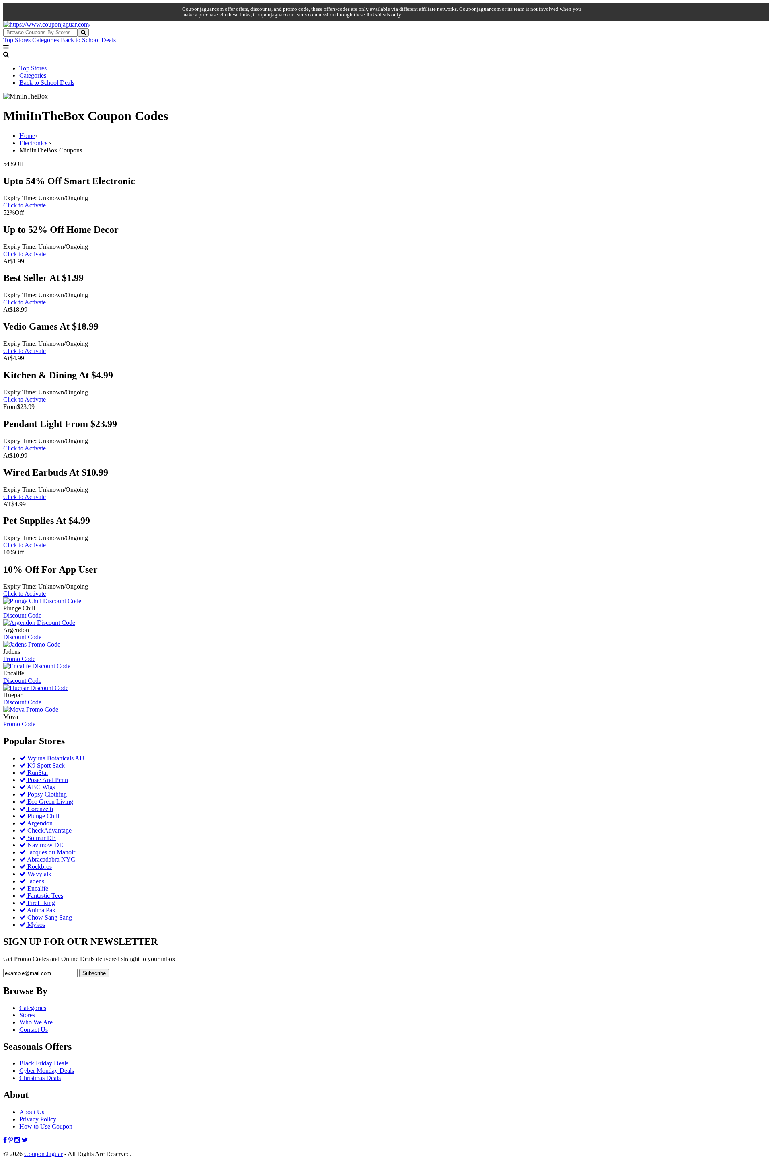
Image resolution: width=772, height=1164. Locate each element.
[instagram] (18, 1140)
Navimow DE (44, 845)
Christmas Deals (40, 1077)
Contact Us (33, 1029)
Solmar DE (41, 837)
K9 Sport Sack (45, 765)
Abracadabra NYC (50, 859)
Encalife (37, 888)
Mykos (35, 924)
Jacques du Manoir (50, 852)
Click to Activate (24, 205)
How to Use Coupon (45, 1126)
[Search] (83, 32)
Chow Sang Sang (49, 917)
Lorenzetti (39, 808)
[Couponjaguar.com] (46, 24)
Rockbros (39, 866)
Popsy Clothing (46, 794)
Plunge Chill (42, 816)
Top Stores (17, 40)
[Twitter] (25, 1140)
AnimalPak (40, 910)
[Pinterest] (11, 1140)
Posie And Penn (47, 779)
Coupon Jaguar (43, 1153)
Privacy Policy (37, 1119)
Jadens (35, 881)
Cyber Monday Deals (46, 1070)
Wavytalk (38, 873)
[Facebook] (5, 1140)
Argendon (39, 823)
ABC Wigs (40, 787)
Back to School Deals (88, 40)
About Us (31, 1112)
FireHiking (40, 902)
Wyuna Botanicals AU (55, 758)
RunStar (37, 772)
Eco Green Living (49, 801)
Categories (45, 40)
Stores (27, 1015)
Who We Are (36, 1022)
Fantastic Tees (44, 895)
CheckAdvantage (49, 830)
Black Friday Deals (43, 1063)
